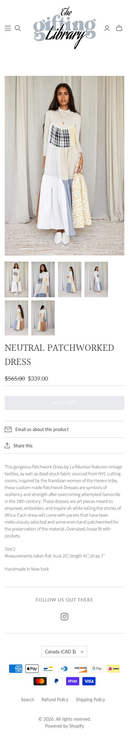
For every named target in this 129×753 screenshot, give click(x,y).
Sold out (64, 402)
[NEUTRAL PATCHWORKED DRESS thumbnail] (16, 279)
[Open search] (18, 28)
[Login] (107, 28)
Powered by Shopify (64, 726)
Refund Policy (55, 699)
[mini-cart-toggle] (119, 28)
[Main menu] (8, 28)
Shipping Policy (90, 699)
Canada (60, 651)
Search (27, 699)
